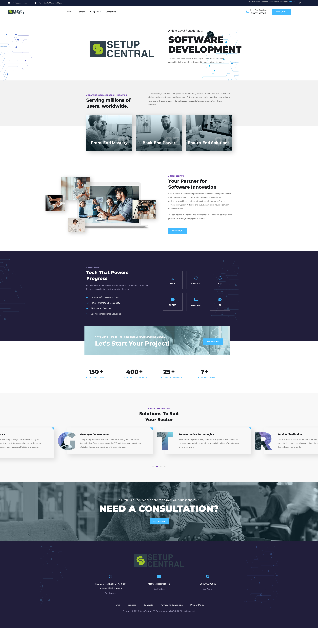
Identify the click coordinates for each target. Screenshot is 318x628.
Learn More (177, 231)
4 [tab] (165, 466)
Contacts (148, 605)
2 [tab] (157, 466)
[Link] (300, 2)
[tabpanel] (208, 443)
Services (81, 11)
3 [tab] (161, 466)
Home (70, 11)
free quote (281, 12)
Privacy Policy (197, 605)
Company (94, 11)
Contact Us (111, 11)
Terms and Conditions (172, 605)
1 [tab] (153, 466)
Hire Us (292, 1)
